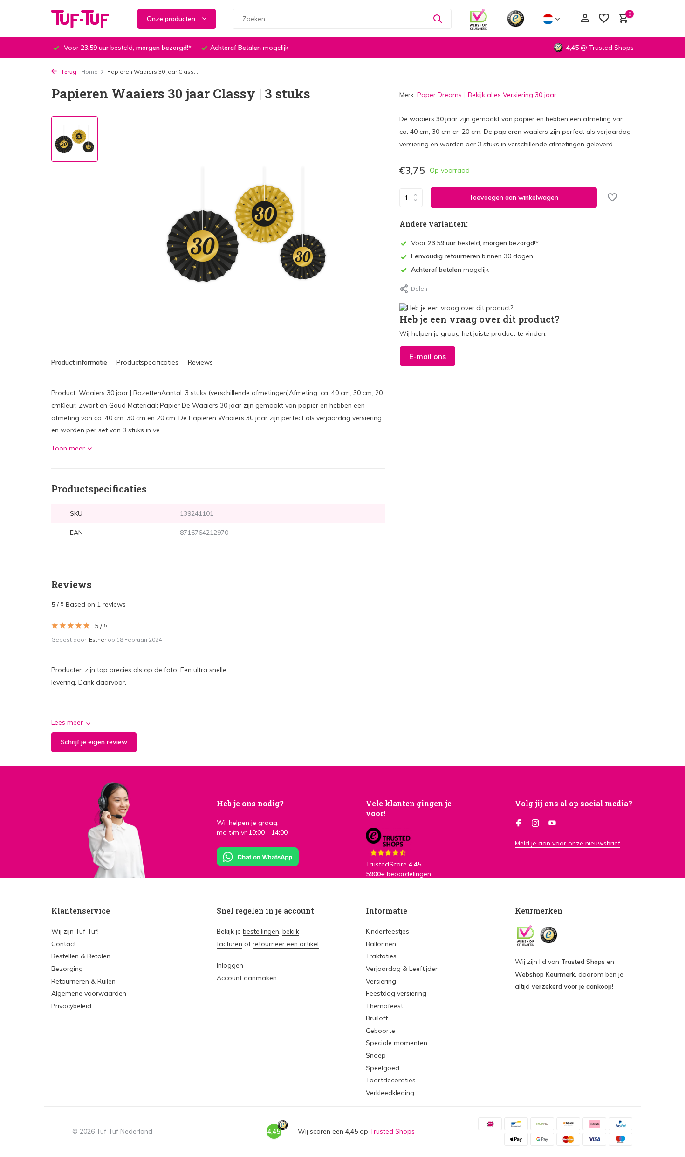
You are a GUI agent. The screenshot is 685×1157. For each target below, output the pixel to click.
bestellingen (261, 931)
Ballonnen (381, 944)
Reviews (200, 362)
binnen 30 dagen (472, 256)
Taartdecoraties (391, 1080)
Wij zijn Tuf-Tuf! (75, 931)
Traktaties (381, 956)
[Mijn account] (585, 19)
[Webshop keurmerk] (478, 18)
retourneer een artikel (286, 944)
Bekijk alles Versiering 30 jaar (512, 94)
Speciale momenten (396, 1043)
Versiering (381, 981)
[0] (621, 19)
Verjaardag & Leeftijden (402, 968)
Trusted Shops (611, 47)
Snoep (376, 1055)
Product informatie (79, 362)
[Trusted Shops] (515, 18)
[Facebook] (518, 823)
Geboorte (380, 1030)
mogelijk (450, 269)
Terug (67, 71)
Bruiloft (377, 1018)
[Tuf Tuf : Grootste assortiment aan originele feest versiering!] (86, 18)
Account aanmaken (247, 978)
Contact (63, 944)
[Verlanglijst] (604, 19)
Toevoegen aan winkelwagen (513, 197)
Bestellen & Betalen (80, 956)
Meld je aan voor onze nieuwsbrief (567, 843)
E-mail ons (427, 356)
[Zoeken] (438, 18)
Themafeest (384, 1006)
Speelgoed (382, 1068)
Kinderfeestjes (387, 931)
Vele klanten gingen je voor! (409, 808)
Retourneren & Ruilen (83, 981)
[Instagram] (535, 823)
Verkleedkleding (390, 1092)
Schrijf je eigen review (94, 742)
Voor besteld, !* (475, 243)
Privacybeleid (71, 1006)
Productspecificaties (147, 362)
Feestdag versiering (396, 993)
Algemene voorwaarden (88, 993)
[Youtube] (552, 823)
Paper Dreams (439, 94)
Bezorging (67, 968)
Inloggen (230, 965)
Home (89, 71)
